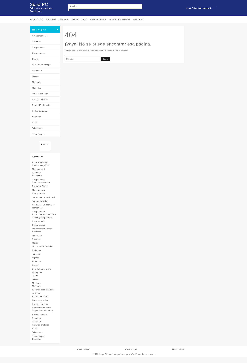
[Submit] (68, 10)
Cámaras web (38, 221)
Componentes (38, 47)
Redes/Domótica (39, 111)
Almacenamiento (39, 36)
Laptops (35, 258)
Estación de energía (41, 65)
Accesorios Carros (40, 296)
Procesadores (38, 194)
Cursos (35, 59)
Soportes (36, 239)
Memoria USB (38, 169)
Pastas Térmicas (40, 99)
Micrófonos (37, 235)
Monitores (36, 82)
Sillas (34, 122)
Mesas (35, 76)
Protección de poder (41, 105)
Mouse (35, 243)
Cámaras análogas (40, 325)
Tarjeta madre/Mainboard (43, 197)
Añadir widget (83, 349)
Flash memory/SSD (41, 165)
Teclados (36, 254)
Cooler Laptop (38, 225)
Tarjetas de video (40, 201)
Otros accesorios (40, 94)
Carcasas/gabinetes (41, 182)
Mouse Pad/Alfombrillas (43, 247)
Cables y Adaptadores (42, 217)
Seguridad (36, 117)
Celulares (36, 41)
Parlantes (36, 250)
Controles (36, 339)
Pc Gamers (37, 261)
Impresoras (37, 70)
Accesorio (36, 321)
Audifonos (36, 232)
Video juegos (38, 134)
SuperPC (39, 4)
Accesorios (37, 176)
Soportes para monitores (43, 290)
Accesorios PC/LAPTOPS (44, 214)
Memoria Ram (38, 190)
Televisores (37, 128)
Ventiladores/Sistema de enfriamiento (43, 206)
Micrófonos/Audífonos (42, 229)
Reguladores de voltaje (42, 311)
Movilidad (36, 88)
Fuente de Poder (39, 186)
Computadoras (38, 53)
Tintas (35, 276)
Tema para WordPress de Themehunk (138, 354)
